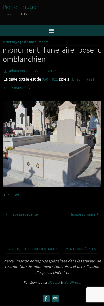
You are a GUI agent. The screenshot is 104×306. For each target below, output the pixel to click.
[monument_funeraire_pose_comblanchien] (52, 141)
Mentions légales (81, 244)
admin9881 (18, 70)
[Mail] (55, 294)
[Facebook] (46, 294)
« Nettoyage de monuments (26, 42)
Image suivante (83, 209)
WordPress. (72, 278)
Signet (14, 191)
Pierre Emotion (21, 7)
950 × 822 (50, 78)
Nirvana (54, 278)
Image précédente (23, 209)
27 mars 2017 (45, 70)
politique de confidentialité (33, 244)
